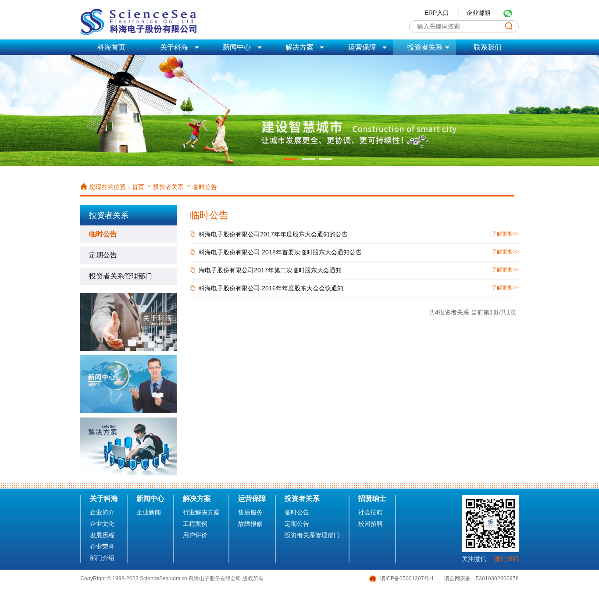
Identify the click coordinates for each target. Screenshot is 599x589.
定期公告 (103, 255)
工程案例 (195, 523)
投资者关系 (168, 186)
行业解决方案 (201, 512)
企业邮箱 (478, 12)
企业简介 (102, 512)
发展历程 (102, 535)
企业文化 (102, 523)
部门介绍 (102, 557)
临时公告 (205, 186)
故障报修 (250, 523)
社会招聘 (370, 512)
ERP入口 (436, 12)
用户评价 (195, 535)
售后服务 (250, 512)
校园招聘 (370, 523)
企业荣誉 (102, 546)
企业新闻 (148, 512)
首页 (138, 186)
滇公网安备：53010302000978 (481, 578)
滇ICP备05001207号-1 (407, 578)
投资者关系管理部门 (120, 276)
